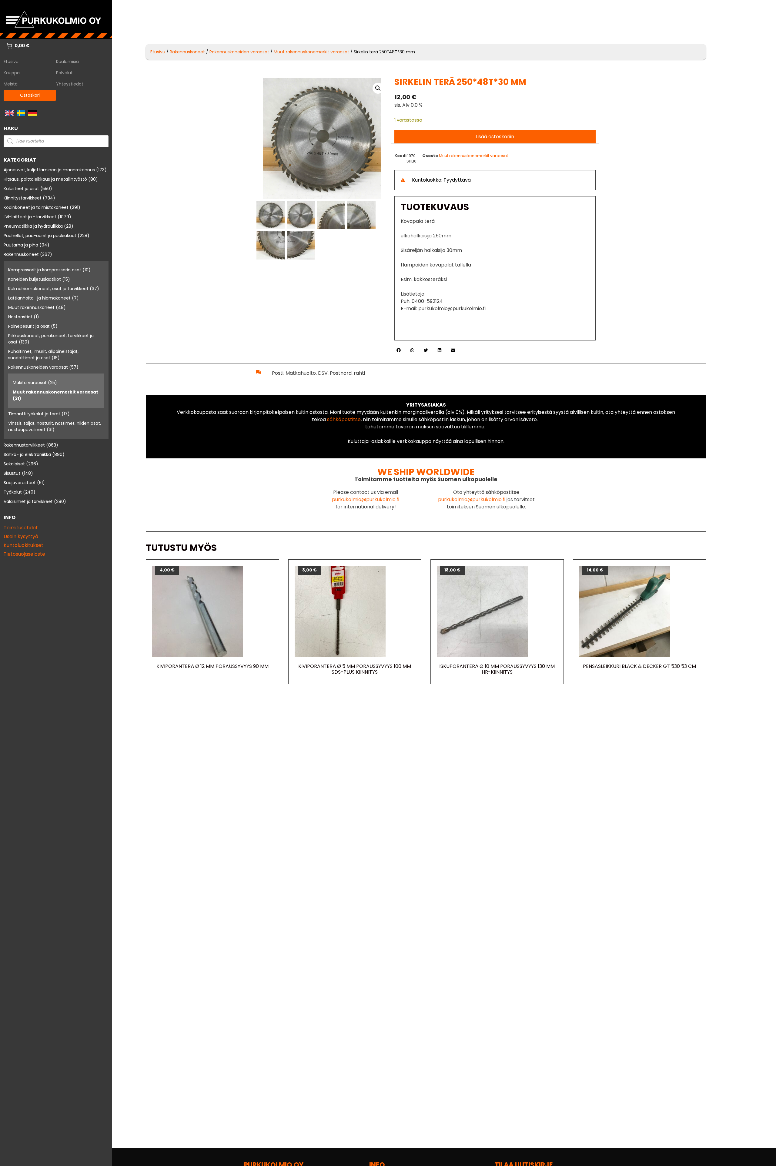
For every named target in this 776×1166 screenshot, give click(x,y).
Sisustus (12, 473)
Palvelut (64, 73)
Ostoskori (30, 95)
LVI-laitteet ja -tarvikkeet (30, 217)
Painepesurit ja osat (29, 326)
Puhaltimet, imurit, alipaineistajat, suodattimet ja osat (43, 354)
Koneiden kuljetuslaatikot (34, 279)
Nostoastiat (20, 317)
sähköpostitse (344, 419)
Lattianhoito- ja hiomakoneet (39, 298)
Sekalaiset (14, 464)
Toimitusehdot (21, 527)
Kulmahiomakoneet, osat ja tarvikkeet (48, 289)
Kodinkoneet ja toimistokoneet (36, 207)
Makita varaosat (30, 383)
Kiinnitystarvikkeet (23, 198)
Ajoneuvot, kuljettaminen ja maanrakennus (49, 170)
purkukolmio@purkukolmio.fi (365, 499)
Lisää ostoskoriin (495, 136)
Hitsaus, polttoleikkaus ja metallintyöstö (45, 179)
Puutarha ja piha (21, 245)
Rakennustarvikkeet (24, 445)
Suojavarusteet (20, 483)
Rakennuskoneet (21, 254)
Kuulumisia (67, 62)
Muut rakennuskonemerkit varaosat (55, 392)
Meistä (11, 84)
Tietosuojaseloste (24, 554)
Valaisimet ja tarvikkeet (28, 501)
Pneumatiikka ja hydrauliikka (33, 226)
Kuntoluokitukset (23, 545)
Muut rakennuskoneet (31, 307)
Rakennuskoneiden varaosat (38, 367)
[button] (378, 88)
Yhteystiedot (69, 84)
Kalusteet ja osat (21, 189)
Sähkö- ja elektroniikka (27, 454)
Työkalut (13, 492)
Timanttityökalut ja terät (34, 414)
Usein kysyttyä (21, 536)
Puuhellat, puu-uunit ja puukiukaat (40, 236)
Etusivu (11, 62)
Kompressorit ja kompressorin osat (44, 270)
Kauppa (12, 73)
